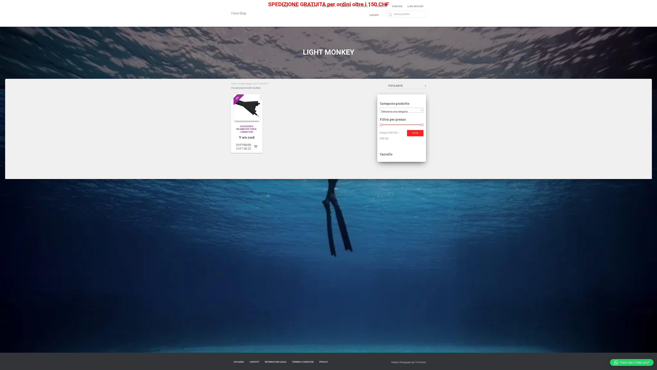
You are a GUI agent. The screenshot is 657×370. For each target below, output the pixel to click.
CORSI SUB (397, 6)
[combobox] (401, 110)
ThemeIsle (420, 362)
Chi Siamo (239, 362)
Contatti (374, 15)
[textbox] (401, 111)
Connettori (246, 132)
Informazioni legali (275, 362)
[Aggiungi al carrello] (255, 147)
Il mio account (415, 6)
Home (233, 84)
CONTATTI (254, 362)
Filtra (415, 133)
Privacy (323, 362)
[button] (632, 362)
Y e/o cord (247, 137)
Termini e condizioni (303, 362)
